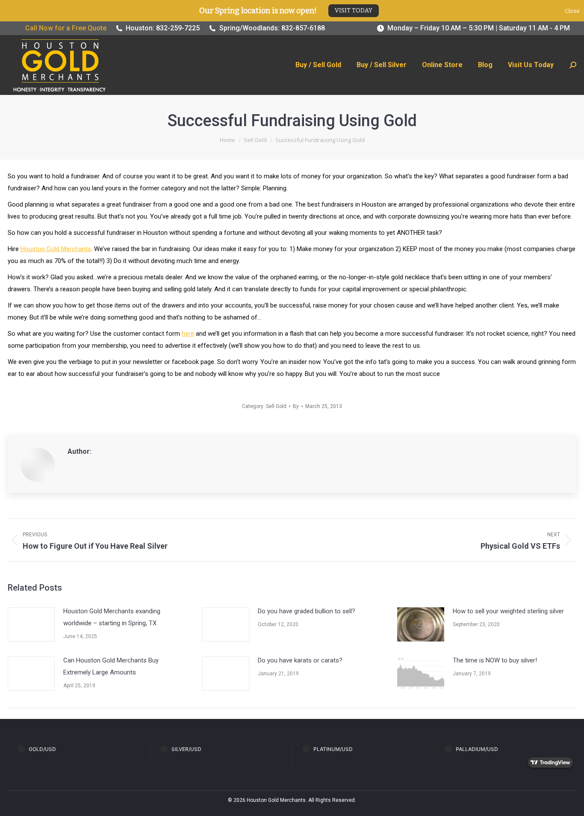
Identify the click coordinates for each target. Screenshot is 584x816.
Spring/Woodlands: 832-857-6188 (272, 28)
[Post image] (31, 624)
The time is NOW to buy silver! (495, 660)
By (296, 406)
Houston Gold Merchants (56, 249)
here (188, 333)
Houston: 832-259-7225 (163, 28)
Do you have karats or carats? (300, 660)
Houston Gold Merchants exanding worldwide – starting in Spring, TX (111, 617)
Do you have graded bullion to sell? (306, 611)
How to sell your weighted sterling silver (508, 611)
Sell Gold (276, 406)
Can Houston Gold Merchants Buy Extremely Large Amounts (111, 666)
